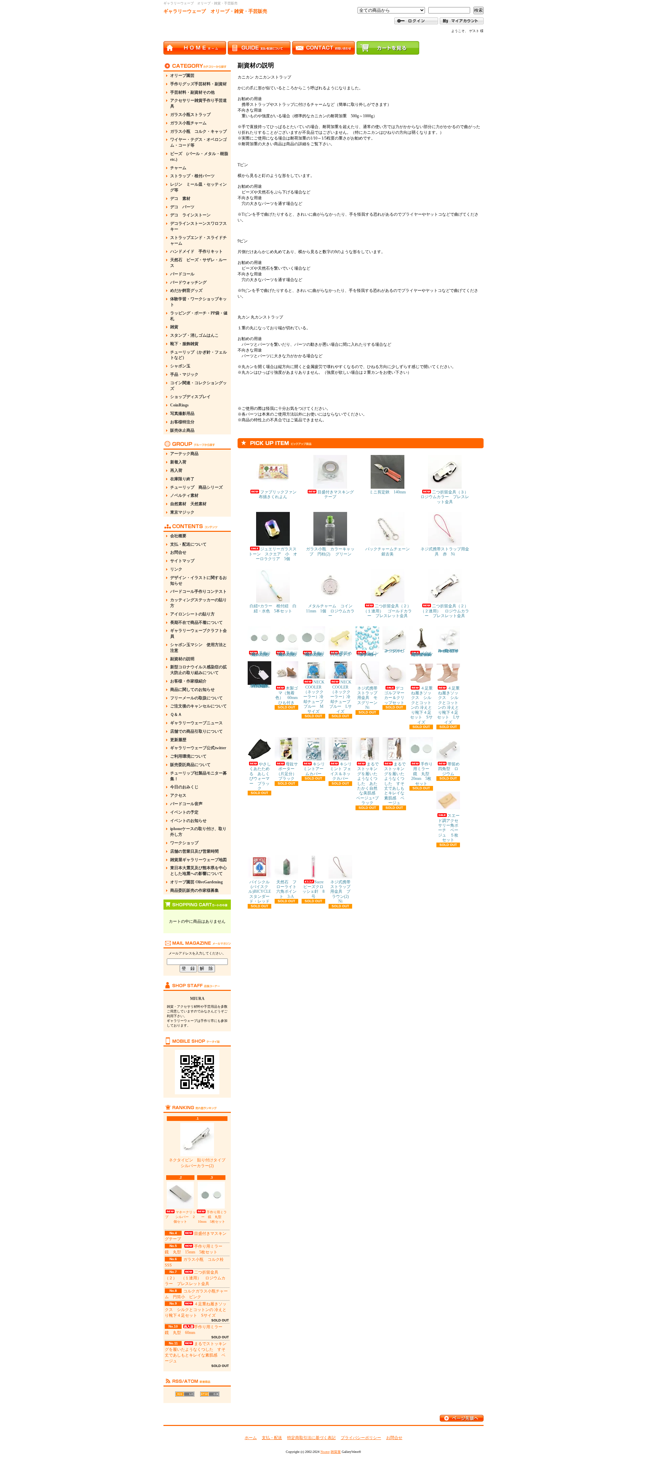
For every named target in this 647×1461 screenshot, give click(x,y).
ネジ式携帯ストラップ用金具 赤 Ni (445, 551)
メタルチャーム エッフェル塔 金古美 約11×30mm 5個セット (423, 654)
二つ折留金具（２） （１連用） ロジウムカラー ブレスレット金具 (195, 1278)
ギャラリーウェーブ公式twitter (198, 747)
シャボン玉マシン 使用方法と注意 (198, 647)
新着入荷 (178, 462)
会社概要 (178, 536)
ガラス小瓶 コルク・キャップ (198, 131)
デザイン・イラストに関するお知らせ (198, 580)
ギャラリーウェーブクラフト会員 (198, 633)
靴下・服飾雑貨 (184, 343)
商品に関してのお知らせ (192, 689)
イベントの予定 (184, 812)
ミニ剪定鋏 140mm (387, 492)
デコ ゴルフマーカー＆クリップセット (396, 695)
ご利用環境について (188, 756)
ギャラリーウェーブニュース (196, 723)
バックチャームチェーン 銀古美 (389, 551)
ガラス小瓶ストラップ (190, 114)
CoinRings (179, 405)
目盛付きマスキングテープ (335, 494)
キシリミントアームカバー (314, 769)
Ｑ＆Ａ (176, 714)
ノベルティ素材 (184, 495)
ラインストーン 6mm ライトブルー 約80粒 (368, 654)
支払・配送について (188, 544)
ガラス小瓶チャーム (188, 123)
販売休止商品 (182, 430)
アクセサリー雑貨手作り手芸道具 (198, 103)
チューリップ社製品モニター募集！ (198, 776)
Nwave (325, 1452)
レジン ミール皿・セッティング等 (198, 187)
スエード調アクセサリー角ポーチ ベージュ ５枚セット (449, 827)
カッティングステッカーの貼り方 (198, 603)
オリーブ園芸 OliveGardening (196, 882)
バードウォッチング (188, 282)
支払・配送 (272, 1437)
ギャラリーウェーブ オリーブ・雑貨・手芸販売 (215, 11)
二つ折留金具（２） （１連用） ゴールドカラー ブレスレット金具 (389, 611)
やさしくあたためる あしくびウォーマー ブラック (260, 776)
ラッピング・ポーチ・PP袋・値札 (198, 316)
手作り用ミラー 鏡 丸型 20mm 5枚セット (422, 774)
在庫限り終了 (182, 479)
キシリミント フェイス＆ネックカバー (341, 771)
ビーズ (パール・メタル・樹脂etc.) (199, 156)
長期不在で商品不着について (196, 622)
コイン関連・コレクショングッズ (198, 386)
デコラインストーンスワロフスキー (198, 226)
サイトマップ (182, 560)
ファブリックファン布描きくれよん (278, 494)
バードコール (182, 274)
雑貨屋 (336, 1452)
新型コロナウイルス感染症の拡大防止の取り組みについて (198, 670)
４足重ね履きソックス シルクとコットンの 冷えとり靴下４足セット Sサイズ (195, 1310)
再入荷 (176, 470)
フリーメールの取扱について (196, 698)
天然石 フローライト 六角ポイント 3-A (288, 889)
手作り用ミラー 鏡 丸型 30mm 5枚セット (314, 654)
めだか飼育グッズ (186, 290)
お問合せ (178, 552)
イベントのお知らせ (188, 820)
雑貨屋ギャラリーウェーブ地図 (198, 859)
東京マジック (182, 512)
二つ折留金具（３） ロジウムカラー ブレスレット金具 (446, 497)
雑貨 (174, 327)
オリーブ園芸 (182, 75)
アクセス (178, 795)
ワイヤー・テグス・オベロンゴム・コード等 (198, 142)
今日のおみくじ (184, 787)
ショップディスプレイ (190, 396)
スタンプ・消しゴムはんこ (194, 335)
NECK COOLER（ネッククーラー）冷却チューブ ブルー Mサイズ (315, 696)
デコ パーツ (182, 207)
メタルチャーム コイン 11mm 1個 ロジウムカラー (331, 611)
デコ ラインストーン (190, 215)
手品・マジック (184, 374)
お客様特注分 (182, 422)
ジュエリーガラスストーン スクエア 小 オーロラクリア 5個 (273, 554)
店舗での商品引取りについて (196, 731)
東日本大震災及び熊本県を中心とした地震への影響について (198, 870)
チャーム (178, 167)
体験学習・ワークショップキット (198, 302)
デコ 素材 (180, 198)
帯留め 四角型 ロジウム (451, 769)
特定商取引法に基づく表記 (311, 1437)
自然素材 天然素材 (188, 503)
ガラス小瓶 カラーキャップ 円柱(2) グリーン (330, 551)
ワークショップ (184, 843)
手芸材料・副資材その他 (192, 92)
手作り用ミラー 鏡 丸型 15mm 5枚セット (287, 654)
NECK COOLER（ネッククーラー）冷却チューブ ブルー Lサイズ (342, 696)
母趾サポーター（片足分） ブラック (288, 771)
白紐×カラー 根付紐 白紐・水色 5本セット (273, 608)
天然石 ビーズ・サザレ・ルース (198, 262)
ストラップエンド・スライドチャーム (198, 240)
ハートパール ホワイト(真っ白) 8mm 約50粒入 (450, 650)
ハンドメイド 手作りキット (196, 251)
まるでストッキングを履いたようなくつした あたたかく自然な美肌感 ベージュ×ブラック (367, 783)
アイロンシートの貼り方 (192, 614)
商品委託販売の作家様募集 (194, 890)
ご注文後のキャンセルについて (198, 706)
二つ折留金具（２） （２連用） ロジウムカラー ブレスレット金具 (446, 611)
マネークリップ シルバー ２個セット (180, 1216)
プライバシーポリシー (361, 1437)
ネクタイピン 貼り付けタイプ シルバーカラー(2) (199, 1163)
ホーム (251, 1437)
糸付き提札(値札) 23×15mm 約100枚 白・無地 (260, 685)
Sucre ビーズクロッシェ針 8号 (315, 889)
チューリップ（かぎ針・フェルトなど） (198, 355)
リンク (176, 569)
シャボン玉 (180, 366)
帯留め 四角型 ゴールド (343, 654)
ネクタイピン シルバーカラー (394, 650)
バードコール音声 (186, 803)
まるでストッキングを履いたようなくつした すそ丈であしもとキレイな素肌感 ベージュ (395, 783)
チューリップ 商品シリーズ (196, 487)
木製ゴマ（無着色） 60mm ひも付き (288, 695)
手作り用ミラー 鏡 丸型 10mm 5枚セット (212, 1216)
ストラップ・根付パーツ (192, 176)
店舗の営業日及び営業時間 (194, 851)
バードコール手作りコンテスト (198, 591)
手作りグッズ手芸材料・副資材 (198, 84)
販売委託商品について (190, 764)
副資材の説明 (182, 659)
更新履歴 (178, 739)
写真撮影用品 (182, 413)
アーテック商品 (184, 453)
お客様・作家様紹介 (188, 681)
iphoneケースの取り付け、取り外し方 (198, 831)
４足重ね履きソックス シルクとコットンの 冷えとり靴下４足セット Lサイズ (448, 705)
